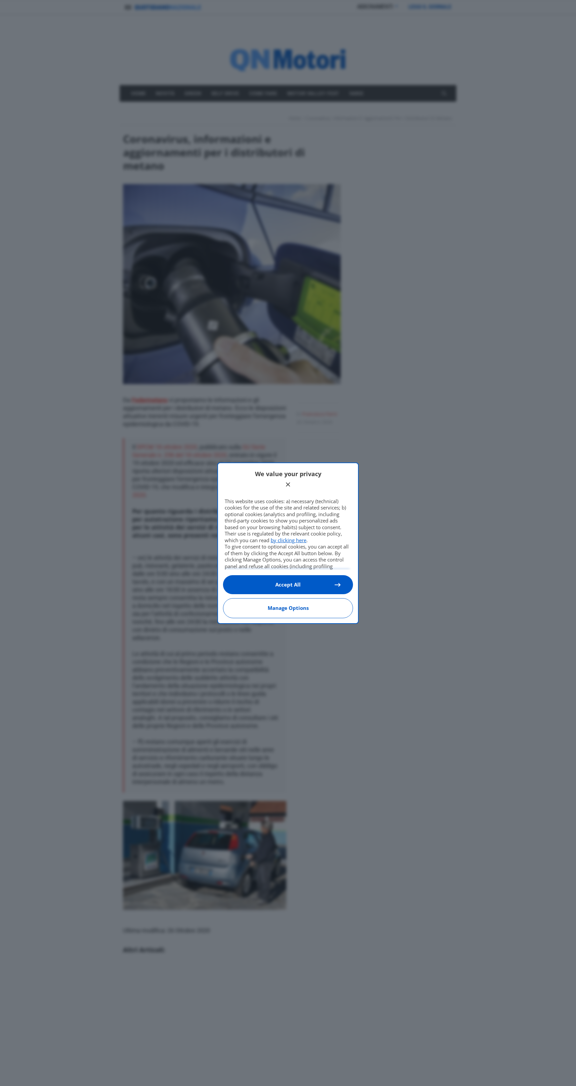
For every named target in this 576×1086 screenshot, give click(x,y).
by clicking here (288, 540)
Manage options (288, 608)
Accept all (288, 584)
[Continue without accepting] (288, 484)
